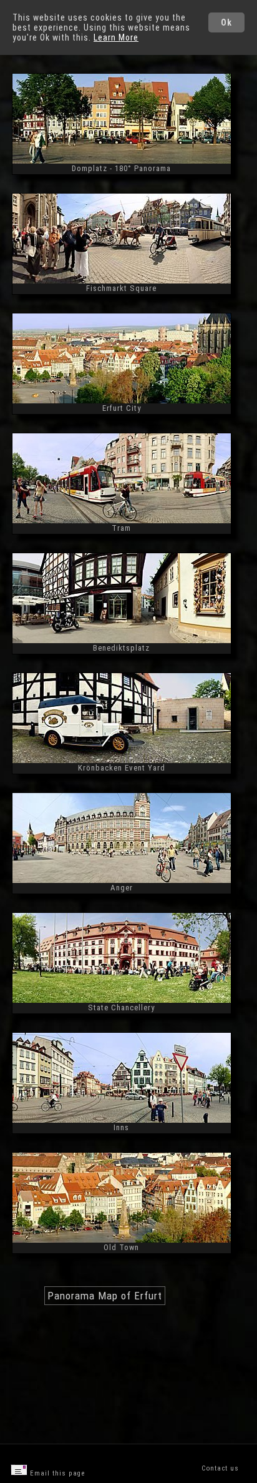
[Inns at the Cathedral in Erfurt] (121, 1120)
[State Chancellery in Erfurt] (121, 1000)
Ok (226, 22)
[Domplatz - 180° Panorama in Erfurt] (121, 160)
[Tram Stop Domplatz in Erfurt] (121, 520)
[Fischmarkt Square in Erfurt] (121, 280)
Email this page (56, 1473)
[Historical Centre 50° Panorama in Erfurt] (121, 1239)
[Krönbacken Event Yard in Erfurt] (121, 760)
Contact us (220, 1468)
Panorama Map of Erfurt (104, 1295)
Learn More (116, 37)
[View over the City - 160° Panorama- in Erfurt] (121, 400)
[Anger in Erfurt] (121, 880)
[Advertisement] (119, 1399)
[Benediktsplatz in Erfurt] (121, 640)
